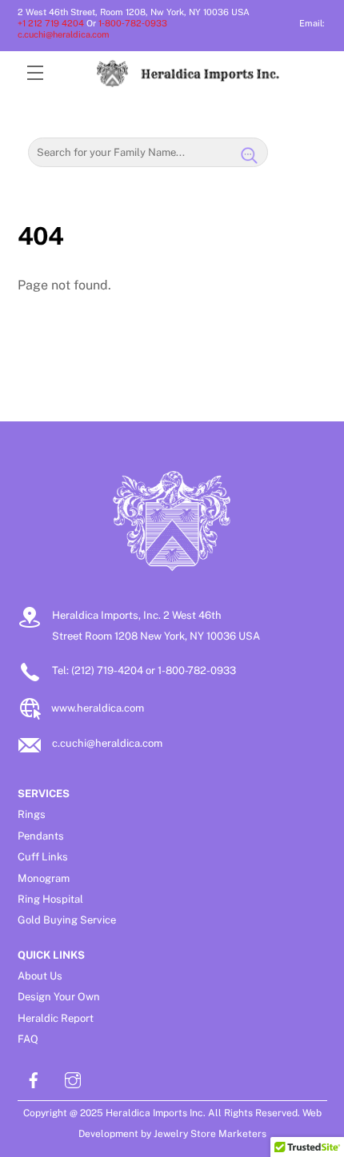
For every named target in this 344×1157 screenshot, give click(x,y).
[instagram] (73, 1078)
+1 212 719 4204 (51, 23)
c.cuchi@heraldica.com (64, 34)
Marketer (239, 1133)
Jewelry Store (185, 1133)
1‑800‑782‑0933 (136, 23)
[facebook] (34, 1078)
